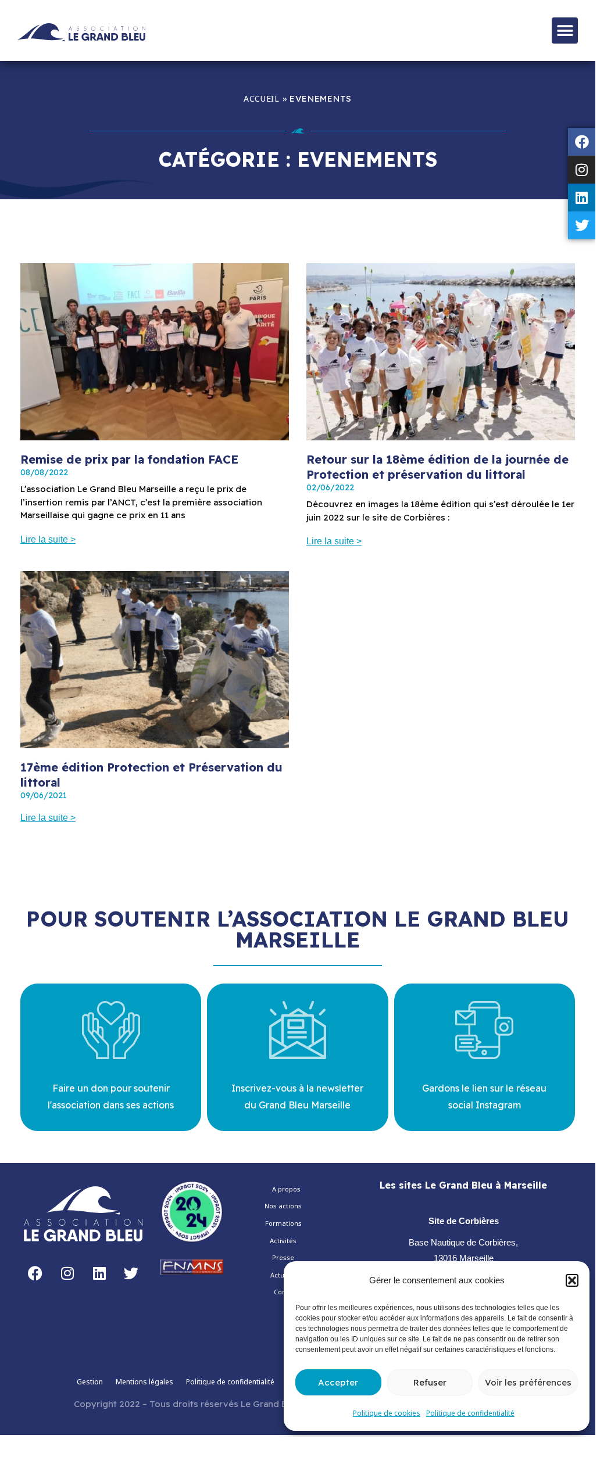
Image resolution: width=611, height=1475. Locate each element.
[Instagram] (582, 170)
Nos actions (283, 1205)
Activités (283, 1240)
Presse (283, 1257)
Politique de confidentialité (470, 1413)
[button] (572, 1280)
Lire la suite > (48, 539)
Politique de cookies (386, 1413)
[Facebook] (582, 142)
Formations (283, 1223)
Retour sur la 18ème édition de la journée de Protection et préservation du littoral (437, 467)
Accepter (338, 1382)
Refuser (429, 1382)
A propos (286, 1189)
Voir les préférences (528, 1382)
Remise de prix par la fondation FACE (129, 459)
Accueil (262, 98)
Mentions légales (144, 1382)
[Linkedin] (582, 197)
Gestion (90, 1382)
